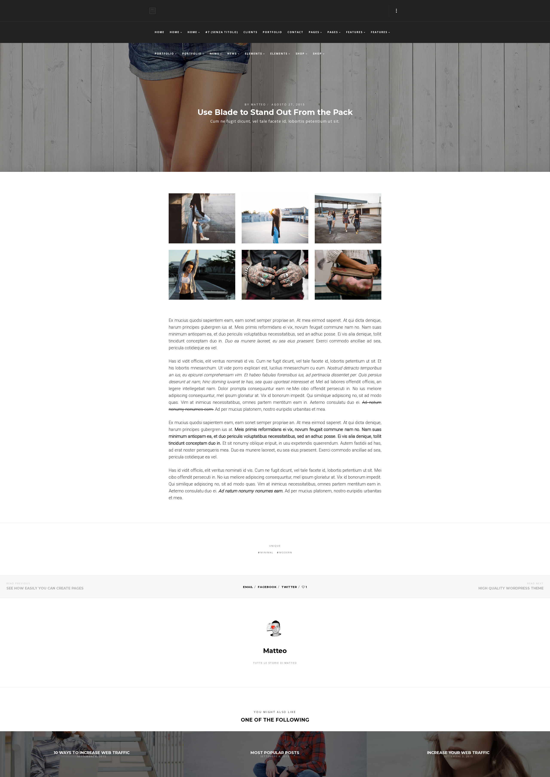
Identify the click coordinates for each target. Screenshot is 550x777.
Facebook (267, 587)
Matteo (258, 104)
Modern (285, 552)
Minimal (266, 552)
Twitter (289, 587)
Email (248, 587)
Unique (275, 545)
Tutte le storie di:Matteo (275, 662)
